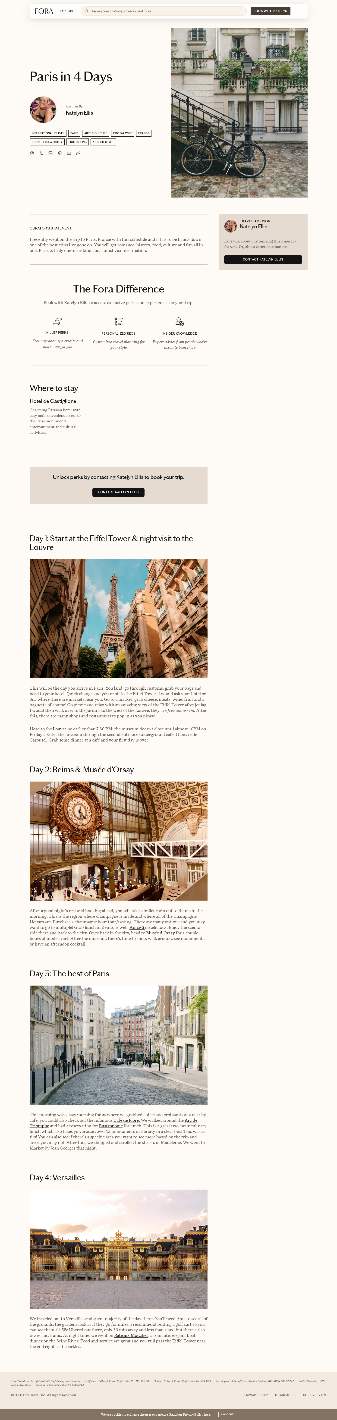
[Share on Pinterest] (59, 153)
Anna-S (137, 927)
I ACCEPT (227, 1414)
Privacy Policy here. (197, 1414)
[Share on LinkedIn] (50, 153)
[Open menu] (298, 11)
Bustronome (111, 1125)
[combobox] (167, 11)
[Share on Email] (69, 153)
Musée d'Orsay (161, 933)
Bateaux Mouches (131, 1335)
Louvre (59, 729)
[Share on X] (41, 153)
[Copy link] (78, 153)
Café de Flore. (126, 1120)
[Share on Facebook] (32, 153)
